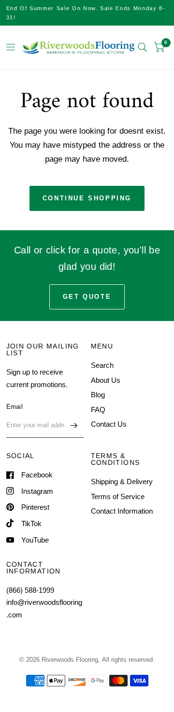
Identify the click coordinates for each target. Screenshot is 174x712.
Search (102, 365)
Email (14, 406)
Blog (98, 395)
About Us (105, 380)
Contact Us (109, 424)
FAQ (98, 409)
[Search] (142, 47)
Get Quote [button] (87, 296)
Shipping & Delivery (122, 481)
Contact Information (122, 511)
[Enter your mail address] (74, 425)
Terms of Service (118, 496)
